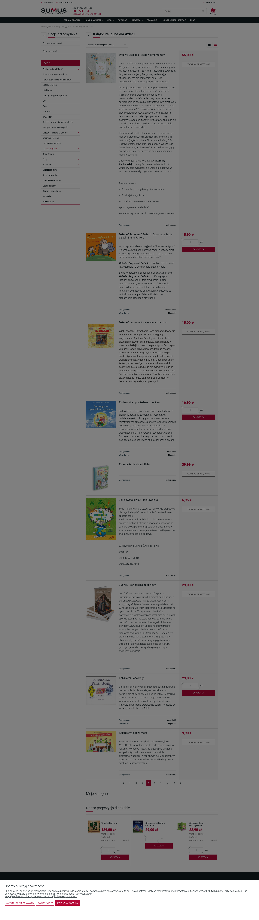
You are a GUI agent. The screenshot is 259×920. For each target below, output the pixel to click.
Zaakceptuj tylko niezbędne (20, 903)
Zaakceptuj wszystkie (67, 903)
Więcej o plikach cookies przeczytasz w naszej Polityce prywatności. (41, 896)
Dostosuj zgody (45, 903)
